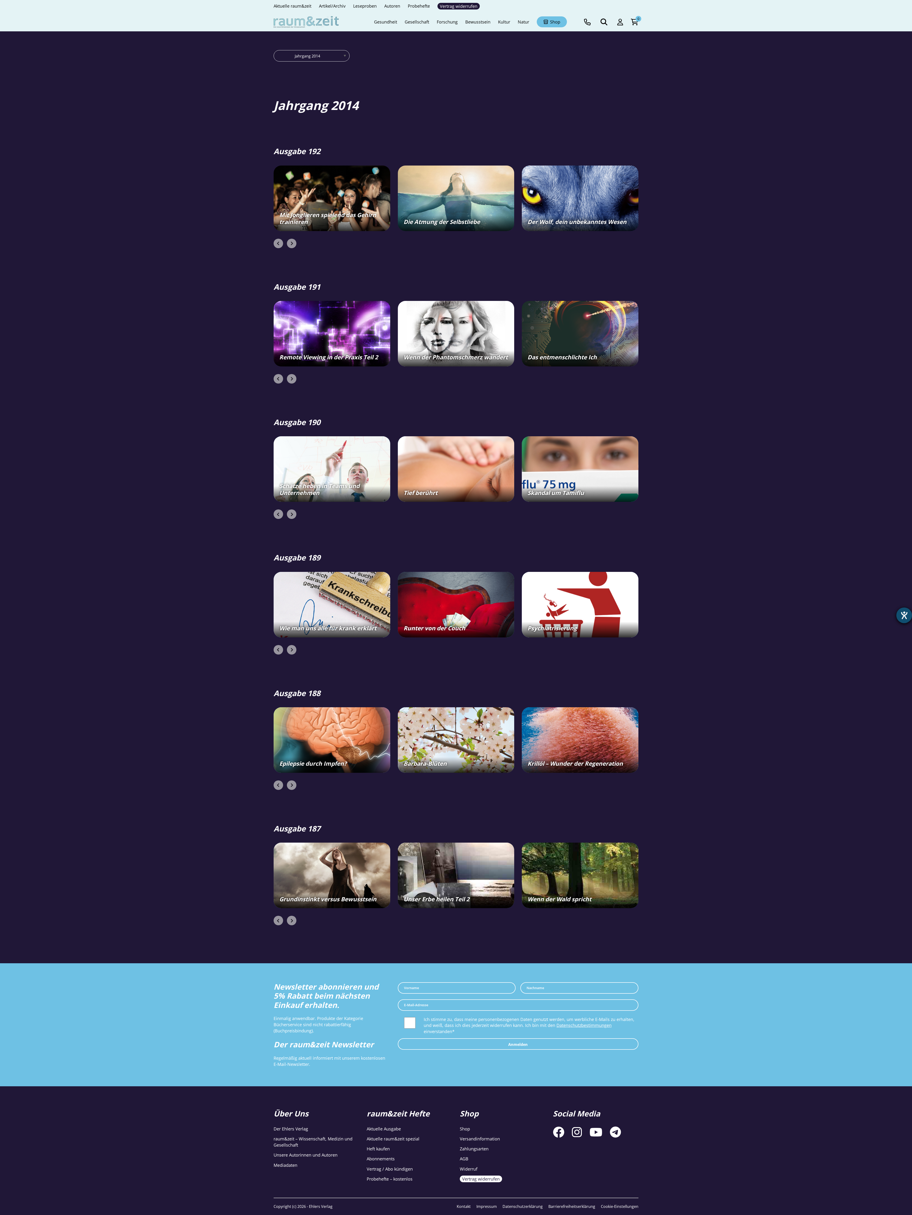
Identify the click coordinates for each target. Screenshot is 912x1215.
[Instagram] (577, 1132)
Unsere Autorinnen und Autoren (305, 1155)
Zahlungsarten (474, 1149)
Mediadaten (285, 1165)
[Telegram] (615, 1132)
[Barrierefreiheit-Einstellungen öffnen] (904, 615)
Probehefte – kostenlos (390, 1179)
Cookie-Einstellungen (619, 1206)
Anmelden (518, 1044)
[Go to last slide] (278, 243)
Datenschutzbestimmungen (584, 1025)
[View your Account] (620, 22)
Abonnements (381, 1159)
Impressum (486, 1206)
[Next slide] (291, 243)
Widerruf (468, 1169)
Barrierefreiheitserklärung (571, 1206)
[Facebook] (558, 1132)
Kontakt (464, 1206)
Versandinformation (480, 1139)
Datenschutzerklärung (523, 1206)
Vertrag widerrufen (481, 1179)
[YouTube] (595, 1132)
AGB (464, 1159)
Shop (465, 1129)
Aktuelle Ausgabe (384, 1129)
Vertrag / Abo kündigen (390, 1169)
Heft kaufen (378, 1149)
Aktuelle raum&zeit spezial (393, 1139)
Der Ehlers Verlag (291, 1129)
